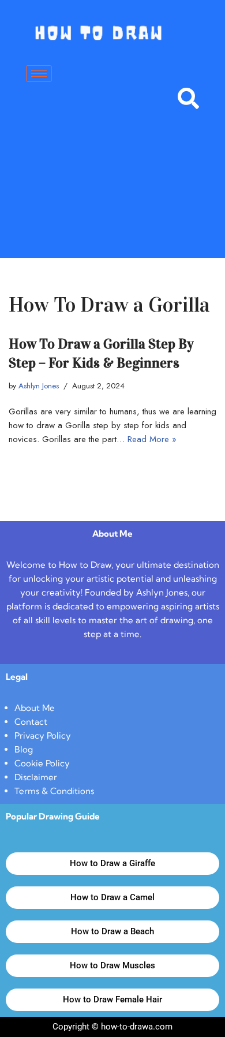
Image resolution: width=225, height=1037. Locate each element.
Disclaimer (35, 777)
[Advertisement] (112, 183)
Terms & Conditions (54, 790)
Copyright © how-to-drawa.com (112, 1026)
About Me (34, 707)
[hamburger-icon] (39, 73)
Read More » (152, 439)
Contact (30, 721)
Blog (23, 749)
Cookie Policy (42, 763)
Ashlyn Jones (38, 385)
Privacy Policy (42, 735)
